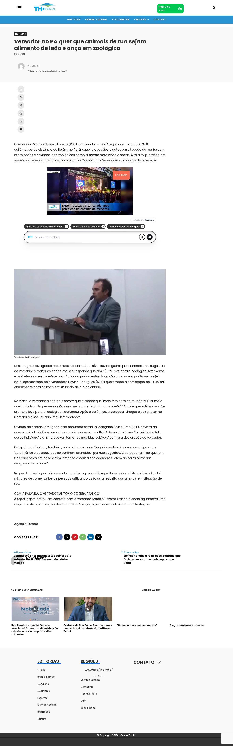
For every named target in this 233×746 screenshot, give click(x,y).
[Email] (21, 129)
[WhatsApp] (21, 113)
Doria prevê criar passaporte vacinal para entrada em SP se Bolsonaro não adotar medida (42, 559)
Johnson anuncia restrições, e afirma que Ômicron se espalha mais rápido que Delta (152, 559)
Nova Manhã (34, 66)
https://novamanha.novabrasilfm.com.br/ (47, 70)
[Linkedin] (21, 121)
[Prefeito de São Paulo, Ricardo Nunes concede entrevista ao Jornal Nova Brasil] (88, 609)
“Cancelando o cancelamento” (136, 625)
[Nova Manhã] (21, 68)
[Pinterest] (21, 105)
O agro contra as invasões (186, 625)
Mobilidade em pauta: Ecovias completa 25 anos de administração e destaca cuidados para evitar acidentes (34, 629)
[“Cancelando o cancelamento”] (140, 609)
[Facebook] (21, 89)
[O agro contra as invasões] (193, 609)
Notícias (20, 33)
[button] (214, 8)
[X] (21, 97)
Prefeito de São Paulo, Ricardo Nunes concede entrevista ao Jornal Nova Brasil (88, 628)
